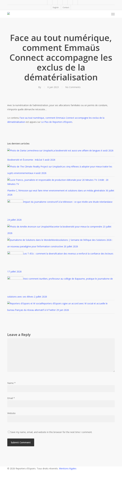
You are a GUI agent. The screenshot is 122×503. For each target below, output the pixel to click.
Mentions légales (67, 468)
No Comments (73, 87)
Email (11, 398)
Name (11, 383)
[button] (113, 14)
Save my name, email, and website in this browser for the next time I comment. (51, 432)
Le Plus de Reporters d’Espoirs (56, 121)
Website (11, 413)
